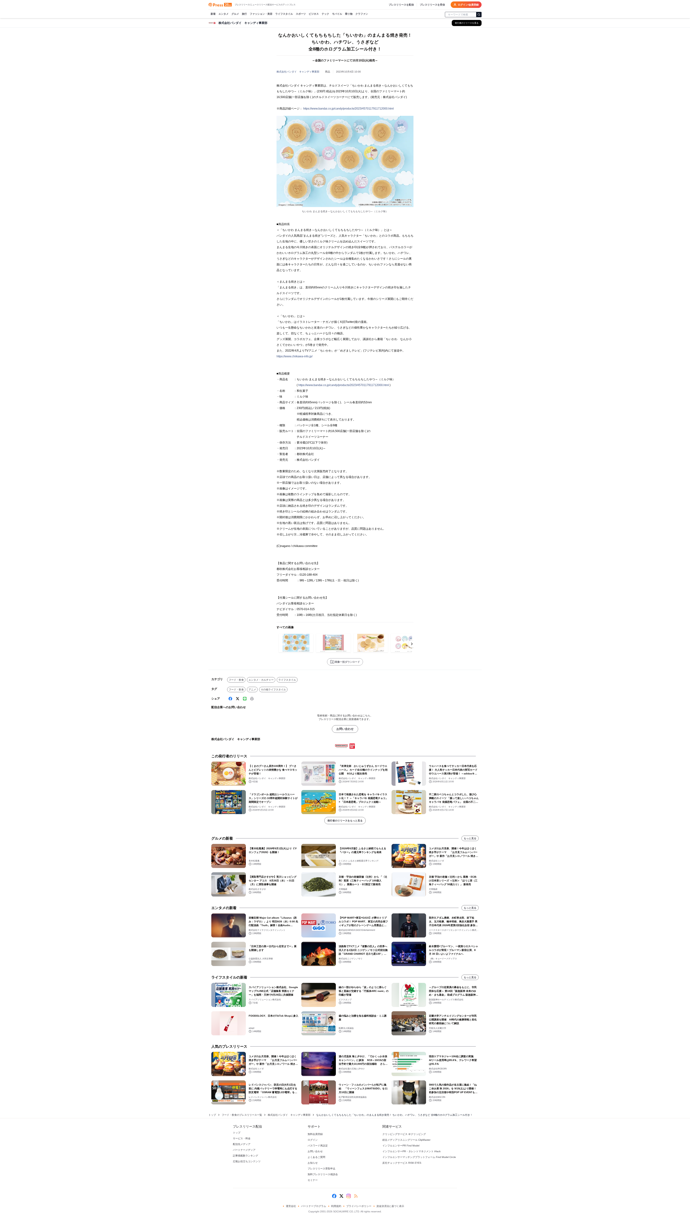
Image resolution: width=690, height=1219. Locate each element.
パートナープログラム (313, 1206)
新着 (213, 13)
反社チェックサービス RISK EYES (401, 1162)
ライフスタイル (284, 13)
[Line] (245, 698)
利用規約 (336, 1206)
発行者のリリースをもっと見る (345, 820)
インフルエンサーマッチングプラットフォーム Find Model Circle (419, 1157)
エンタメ (223, 13)
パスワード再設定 (318, 1145)
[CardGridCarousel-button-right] (412, 644)
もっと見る (470, 838)
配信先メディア (241, 1144)
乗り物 (349, 13)
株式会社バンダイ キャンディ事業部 (298, 71)
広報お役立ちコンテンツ (247, 1161)
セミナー (313, 1180)
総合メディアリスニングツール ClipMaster (406, 1139)
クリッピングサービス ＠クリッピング (404, 1134)
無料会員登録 (315, 1134)
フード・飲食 (236, 679)
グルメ (235, 13)
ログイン (313, 1139)
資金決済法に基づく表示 (390, 1206)
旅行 (244, 13)
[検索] (479, 14)
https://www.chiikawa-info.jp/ (294, 356)
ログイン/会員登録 (468, 4)
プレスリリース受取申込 (321, 1168)
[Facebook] (230, 698)
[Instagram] (348, 1196)
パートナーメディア (244, 1149)
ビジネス (314, 13)
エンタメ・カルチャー (261, 679)
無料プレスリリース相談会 (323, 1174)
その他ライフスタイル (273, 689)
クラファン (361, 13)
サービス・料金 (241, 1138)
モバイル (337, 13)
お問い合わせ (345, 728)
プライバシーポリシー (358, 1206)
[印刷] (252, 698)
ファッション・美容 (261, 13)
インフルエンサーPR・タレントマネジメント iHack (411, 1151)
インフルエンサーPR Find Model (400, 1145)
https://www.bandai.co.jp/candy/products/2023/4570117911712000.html (348, 108)
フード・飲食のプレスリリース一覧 (242, 1114)
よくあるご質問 (316, 1157)
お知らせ (313, 1162)
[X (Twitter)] (237, 698)
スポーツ (301, 13)
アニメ (252, 689)
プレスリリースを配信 (401, 4)
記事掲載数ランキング (245, 1155)
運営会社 (291, 1206)
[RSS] (356, 1196)
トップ (212, 1114)
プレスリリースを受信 (432, 4)
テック (325, 13)
